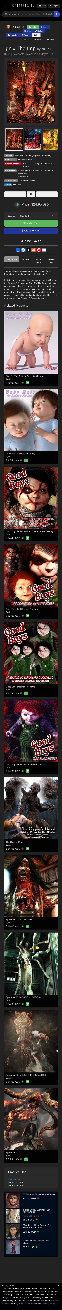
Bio (37, 35)
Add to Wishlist (31, 230)
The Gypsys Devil (14, 842)
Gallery (40, 31)
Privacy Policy (49, 1303)
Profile (45, 27)
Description (11, 259)
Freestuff (14, 35)
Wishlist (26, 35)
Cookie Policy (28, 1303)
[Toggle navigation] (5, 5)
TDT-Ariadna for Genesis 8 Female (38, 1194)
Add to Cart (32, 223)
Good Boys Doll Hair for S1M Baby (22, 609)
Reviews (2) (51, 260)
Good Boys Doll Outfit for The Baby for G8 (26, 764)
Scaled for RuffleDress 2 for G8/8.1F (35, 1241)
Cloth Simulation (34, 170)
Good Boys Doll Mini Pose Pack (21, 686)
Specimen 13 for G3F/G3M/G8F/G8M (24, 997)
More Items (38, 260)
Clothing (22, 170)
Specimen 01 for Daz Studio (19, 919)
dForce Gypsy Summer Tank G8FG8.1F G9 (36, 1211)
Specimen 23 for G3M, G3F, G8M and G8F (26, 1075)
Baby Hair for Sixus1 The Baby (20, 453)
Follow (34, 27)
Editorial (25, 259)
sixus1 (46, 49)
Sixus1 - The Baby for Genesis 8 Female (25, 376)
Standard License (27, 180)
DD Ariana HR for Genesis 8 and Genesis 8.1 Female (37, 1226)
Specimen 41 (12, 1152)
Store (28, 31)
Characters (23, 176)
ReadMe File (14, 1179)
